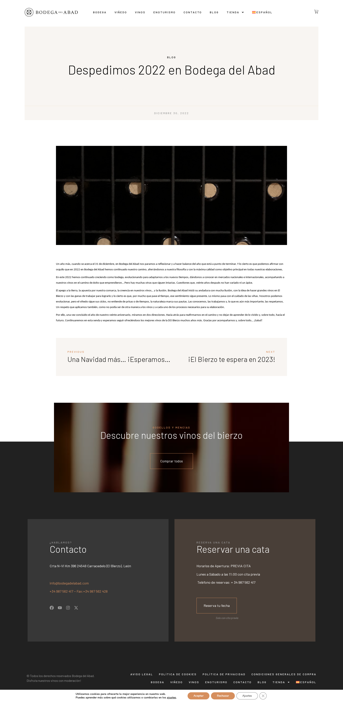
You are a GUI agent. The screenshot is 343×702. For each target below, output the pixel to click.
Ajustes (247, 696)
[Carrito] (313, 12)
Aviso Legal (141, 674)
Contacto (193, 12)
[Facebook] (52, 608)
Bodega (100, 12)
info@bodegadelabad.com (69, 583)
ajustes (171, 697)
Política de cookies (178, 674)
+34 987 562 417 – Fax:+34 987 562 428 (79, 591)
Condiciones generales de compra (283, 674)
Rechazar (223, 696)
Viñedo (121, 12)
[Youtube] (60, 608)
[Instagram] (68, 608)
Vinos (140, 12)
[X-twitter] (76, 608)
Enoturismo (164, 12)
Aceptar (198, 696)
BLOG (214, 12)
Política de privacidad (224, 674)
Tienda (233, 12)
